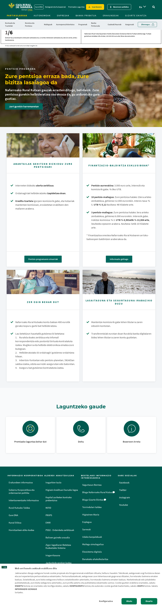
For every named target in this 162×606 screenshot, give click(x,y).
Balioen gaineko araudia (58, 537)
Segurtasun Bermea (92, 484)
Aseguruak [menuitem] (129, 24)
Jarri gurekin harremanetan (24, 106)
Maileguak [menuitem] (48, 24)
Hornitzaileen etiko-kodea (21, 530)
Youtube (123, 504)
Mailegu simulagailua (93, 544)
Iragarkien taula (53, 482)
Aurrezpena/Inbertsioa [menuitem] (65, 24)
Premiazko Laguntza (76, 7)
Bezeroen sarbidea (121, 7)
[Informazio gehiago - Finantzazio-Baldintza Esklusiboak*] (119, 145)
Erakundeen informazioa (21, 482)
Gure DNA (39, 7)
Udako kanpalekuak (92, 536)
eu (140, 7)
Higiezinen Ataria (90, 514)
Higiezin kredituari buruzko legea (62, 490)
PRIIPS (49, 515)
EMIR (48, 522)
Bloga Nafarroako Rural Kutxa (97, 492)
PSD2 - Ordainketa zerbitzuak (60, 530)
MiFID (48, 507)
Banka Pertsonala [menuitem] (95, 24)
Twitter (123, 490)
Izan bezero (97, 7)
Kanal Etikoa (15, 522)
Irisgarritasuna (53, 555)
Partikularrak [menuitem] (17, 15)
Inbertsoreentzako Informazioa (24, 500)
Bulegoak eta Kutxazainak (55, 7)
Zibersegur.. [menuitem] (145, 24)
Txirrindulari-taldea (92, 507)
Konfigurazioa (106, 601)
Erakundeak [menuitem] (111, 15)
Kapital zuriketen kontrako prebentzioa (59, 499)
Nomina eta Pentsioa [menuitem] (29, 24)
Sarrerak (86, 529)
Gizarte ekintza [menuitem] (136, 15)
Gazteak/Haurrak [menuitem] (114, 24)
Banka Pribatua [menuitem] (86, 15)
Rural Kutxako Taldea (19, 507)
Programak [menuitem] (82, 24)
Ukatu (129, 601)
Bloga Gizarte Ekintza (93, 499)
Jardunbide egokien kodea (59, 562)
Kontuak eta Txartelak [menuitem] (10, 24)
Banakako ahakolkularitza (95, 559)
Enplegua (87, 522)
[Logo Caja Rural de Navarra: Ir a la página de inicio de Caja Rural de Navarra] (20, 7)
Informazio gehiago (119, 259)
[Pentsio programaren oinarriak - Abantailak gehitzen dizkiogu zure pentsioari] (43, 145)
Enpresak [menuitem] (63, 15)
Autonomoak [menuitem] (42, 15)
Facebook (124, 482)
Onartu (149, 601)
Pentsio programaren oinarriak (43, 259)
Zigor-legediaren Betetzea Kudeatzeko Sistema (58, 546)
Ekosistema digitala (92, 551)
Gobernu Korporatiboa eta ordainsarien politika (21, 491)
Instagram (124, 497)
